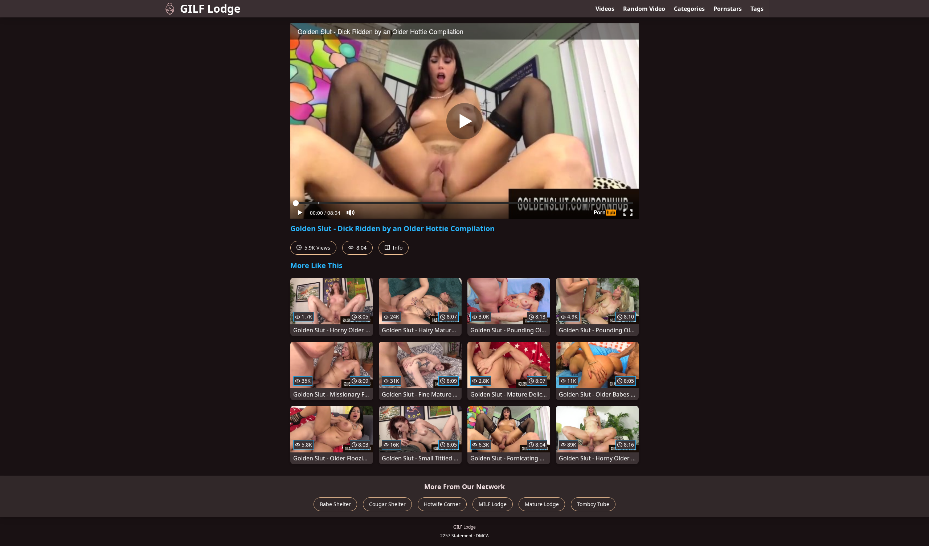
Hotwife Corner (442, 504)
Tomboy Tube (593, 504)
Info (396, 247)
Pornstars (727, 9)
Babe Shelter (335, 504)
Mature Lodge (542, 504)
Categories (689, 9)
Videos (605, 9)
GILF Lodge (210, 8)
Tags (757, 9)
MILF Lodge (493, 504)
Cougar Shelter (387, 504)
